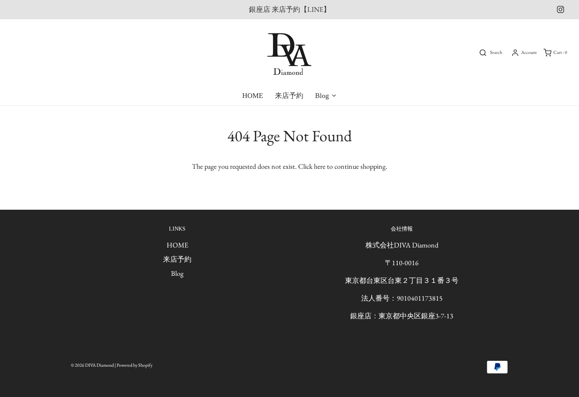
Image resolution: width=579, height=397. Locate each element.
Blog (177, 273)
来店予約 (289, 96)
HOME (252, 96)
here (319, 166)
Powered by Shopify (134, 365)
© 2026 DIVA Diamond (92, 365)
